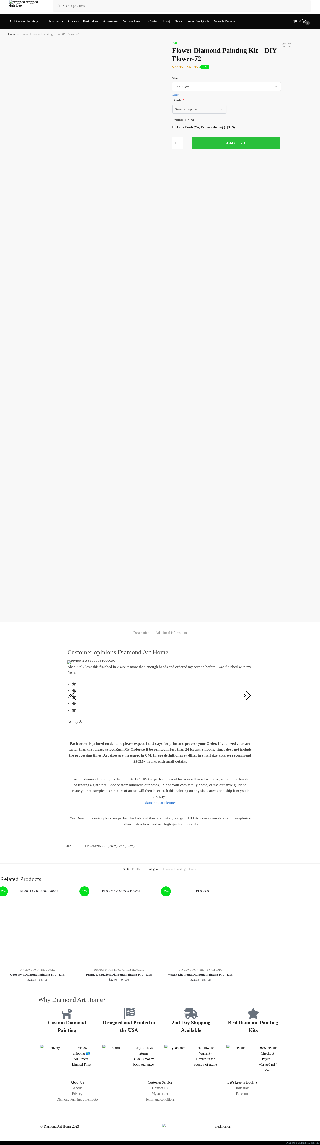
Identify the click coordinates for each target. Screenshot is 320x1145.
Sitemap (160, 1109)
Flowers (192, 869)
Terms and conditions (160, 1099)
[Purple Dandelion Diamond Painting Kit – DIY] (119, 926)
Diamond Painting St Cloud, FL (303, 1142)
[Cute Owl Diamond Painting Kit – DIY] (37, 926)
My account (160, 1094)
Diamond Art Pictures (160, 803)
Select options (38, 989)
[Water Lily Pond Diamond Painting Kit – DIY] (200, 926)
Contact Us (160, 1088)
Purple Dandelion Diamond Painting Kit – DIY (119, 974)
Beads (178, 100)
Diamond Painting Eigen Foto (77, 1099)
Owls (51, 970)
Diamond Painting (174, 869)
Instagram (242, 1088)
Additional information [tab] (171, 632)
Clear (175, 94)
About (77, 1088)
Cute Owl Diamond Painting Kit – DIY (37, 974)
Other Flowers (133, 970)
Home (11, 34)
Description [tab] (141, 632)
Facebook (242, 1094)
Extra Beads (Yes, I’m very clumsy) (206, 127)
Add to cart (235, 143)
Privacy (77, 1094)
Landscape (214, 970)
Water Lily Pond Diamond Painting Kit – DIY (200, 974)
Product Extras (183, 120)
